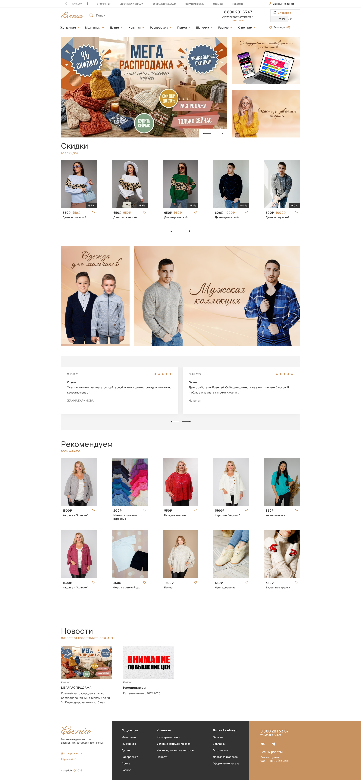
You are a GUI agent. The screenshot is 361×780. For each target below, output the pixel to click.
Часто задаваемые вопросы (175, 750)
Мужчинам (93, 27)
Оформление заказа (164, 3)
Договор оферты (72, 753)
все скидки (69, 153)
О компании (104, 3)
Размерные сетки (168, 737)
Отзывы (218, 3)
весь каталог (70, 451)
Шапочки (202, 27)
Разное (223, 27)
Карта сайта (68, 759)
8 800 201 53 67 (238, 11)
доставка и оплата (131, 3)
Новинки (134, 27)
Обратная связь (194, 3)
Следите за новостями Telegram (85, 638)
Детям (114, 27)
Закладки (281, 27)
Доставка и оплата (225, 757)
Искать (196, 15)
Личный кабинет (283, 3)
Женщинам (68, 27)
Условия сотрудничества (173, 743)
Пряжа (182, 27)
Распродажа (159, 27)
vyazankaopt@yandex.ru (238, 17)
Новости (237, 3)
